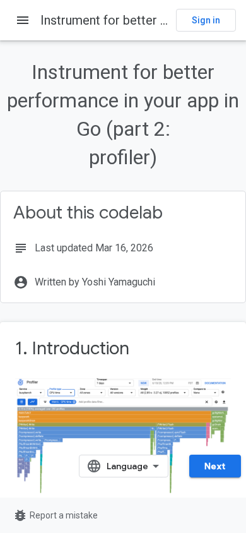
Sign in (206, 20)
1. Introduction (72, 348)
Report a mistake (55, 515)
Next (215, 466)
